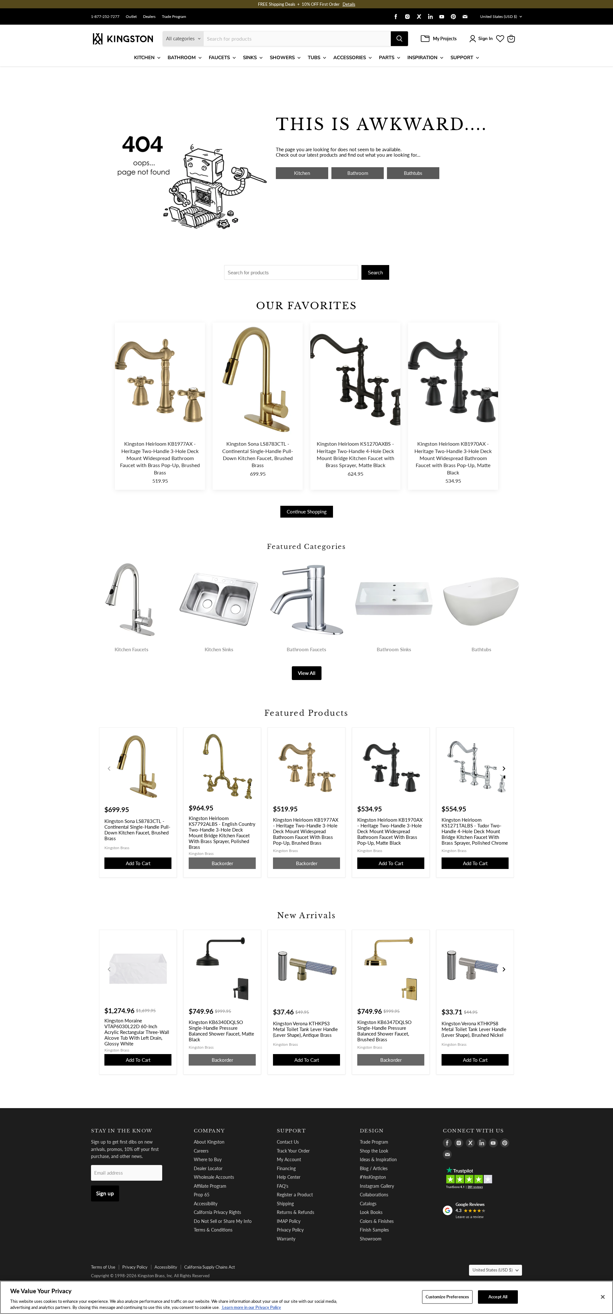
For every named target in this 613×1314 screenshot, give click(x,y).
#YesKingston (373, 1177)
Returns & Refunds (295, 1212)
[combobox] (297, 38)
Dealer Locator (208, 1168)
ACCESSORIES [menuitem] (349, 57)
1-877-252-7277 (105, 16)
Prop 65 (201, 1194)
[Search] (399, 38)
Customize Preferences (447, 1296)
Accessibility (205, 1203)
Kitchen (302, 173)
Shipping (285, 1203)
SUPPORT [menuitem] (461, 57)
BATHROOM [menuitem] (182, 57)
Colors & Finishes (377, 1221)
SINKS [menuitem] (250, 57)
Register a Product (295, 1194)
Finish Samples (374, 1229)
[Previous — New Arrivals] (109, 969)
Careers (201, 1151)
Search (375, 272)
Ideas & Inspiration (378, 1159)
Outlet (131, 16)
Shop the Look (374, 1151)
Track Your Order (293, 1151)
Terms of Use (103, 1267)
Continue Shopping (307, 511)
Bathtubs (413, 173)
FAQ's (282, 1186)
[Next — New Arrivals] (504, 969)
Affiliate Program (210, 1186)
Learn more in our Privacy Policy (251, 1307)
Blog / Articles (374, 1168)
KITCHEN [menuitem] (144, 57)
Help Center (288, 1177)
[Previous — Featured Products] (109, 769)
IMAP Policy (288, 1221)
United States (498, 16)
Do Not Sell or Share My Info (223, 1221)
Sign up (105, 1193)
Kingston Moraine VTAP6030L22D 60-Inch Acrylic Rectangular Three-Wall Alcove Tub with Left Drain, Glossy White (136, 1032)
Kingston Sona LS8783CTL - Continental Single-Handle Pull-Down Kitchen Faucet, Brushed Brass (257, 454)
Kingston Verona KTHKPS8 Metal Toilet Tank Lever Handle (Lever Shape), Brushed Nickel (474, 1029)
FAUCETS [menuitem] (219, 57)
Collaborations (374, 1194)
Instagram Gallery (377, 1186)
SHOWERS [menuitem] (282, 57)
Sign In (485, 38)
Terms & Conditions (213, 1229)
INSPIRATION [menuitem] (422, 57)
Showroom (371, 1238)
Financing (286, 1168)
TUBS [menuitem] (314, 57)
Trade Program (174, 16)
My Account (289, 1159)
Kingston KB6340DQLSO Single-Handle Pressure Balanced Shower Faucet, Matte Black (221, 1030)
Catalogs (368, 1203)
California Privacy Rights (217, 1212)
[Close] (603, 1297)
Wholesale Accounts (214, 1177)
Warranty (286, 1238)
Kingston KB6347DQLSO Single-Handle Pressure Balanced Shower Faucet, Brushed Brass (384, 1030)
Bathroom (357, 173)
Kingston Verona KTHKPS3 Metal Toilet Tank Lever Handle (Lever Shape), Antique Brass (305, 1029)
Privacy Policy (290, 1229)
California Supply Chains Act (209, 1267)
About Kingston (209, 1142)
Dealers (149, 16)
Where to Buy (208, 1159)
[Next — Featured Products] (504, 769)
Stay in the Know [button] (122, 1131)
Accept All (497, 1296)
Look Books (371, 1212)
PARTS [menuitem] (386, 57)
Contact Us (288, 1142)
